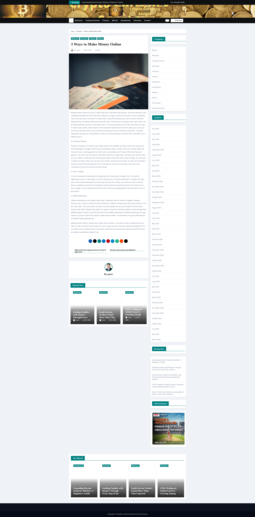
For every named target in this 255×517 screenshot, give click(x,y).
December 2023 (158, 250)
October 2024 (157, 197)
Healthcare (156, 82)
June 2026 (156, 134)
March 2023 (156, 297)
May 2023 (155, 287)
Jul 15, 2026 (87, 320)
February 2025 (157, 181)
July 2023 (155, 276)
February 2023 (157, 302)
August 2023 (156, 271)
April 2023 (156, 292)
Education (155, 66)
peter (78, 50)
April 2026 (156, 144)
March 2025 (156, 176)
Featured (84, 38)
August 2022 (156, 324)
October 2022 (157, 318)
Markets (155, 92)
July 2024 (155, 213)
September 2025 (158, 150)
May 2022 (155, 334)
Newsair (133, 514)
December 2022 (158, 308)
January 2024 (157, 245)
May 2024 (155, 223)
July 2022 (155, 329)
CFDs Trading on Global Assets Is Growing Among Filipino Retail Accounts (133, 314)
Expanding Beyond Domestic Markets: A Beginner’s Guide (83, 491)
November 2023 (158, 255)
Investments (126, 20)
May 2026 (155, 139)
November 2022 (158, 313)
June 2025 (156, 160)
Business (79, 20)
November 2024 (158, 192)
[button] (185, 20)
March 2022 (156, 339)
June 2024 (156, 218)
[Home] (71, 20)
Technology (156, 103)
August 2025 (156, 155)
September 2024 (158, 202)
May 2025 (155, 165)
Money (100, 38)
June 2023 (156, 281)
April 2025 (156, 171)
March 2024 (156, 234)
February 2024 (157, 239)
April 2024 (156, 229)
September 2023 (158, 266)
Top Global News (158, 108)
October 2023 (157, 260)
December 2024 (158, 187)
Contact (147, 20)
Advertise (137, 20)
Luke (77, 320)
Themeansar (142, 514)
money (98, 50)
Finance (106, 20)
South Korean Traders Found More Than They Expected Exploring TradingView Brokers (166, 377)
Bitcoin (115, 20)
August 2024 (156, 208)
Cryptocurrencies (93, 20)
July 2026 (155, 129)
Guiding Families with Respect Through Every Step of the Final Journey (81, 317)
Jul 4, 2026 (112, 320)
